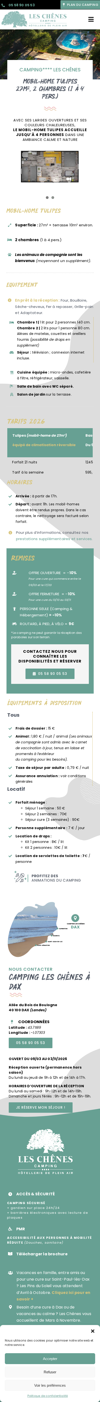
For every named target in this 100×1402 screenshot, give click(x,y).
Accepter (50, 1359)
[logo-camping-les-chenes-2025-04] (34, 11)
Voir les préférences (50, 1385)
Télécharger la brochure (41, 1254)
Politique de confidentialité (47, 1396)
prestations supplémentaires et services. (54, 538)
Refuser (50, 1372)
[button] (92, 1331)
